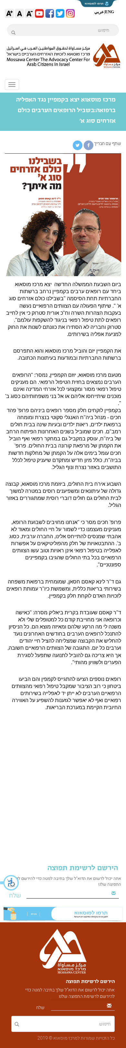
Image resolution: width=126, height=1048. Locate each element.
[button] (9, 883)
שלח (15, 895)
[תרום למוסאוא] (63, 915)
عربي (99, 11)
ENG (109, 11)
